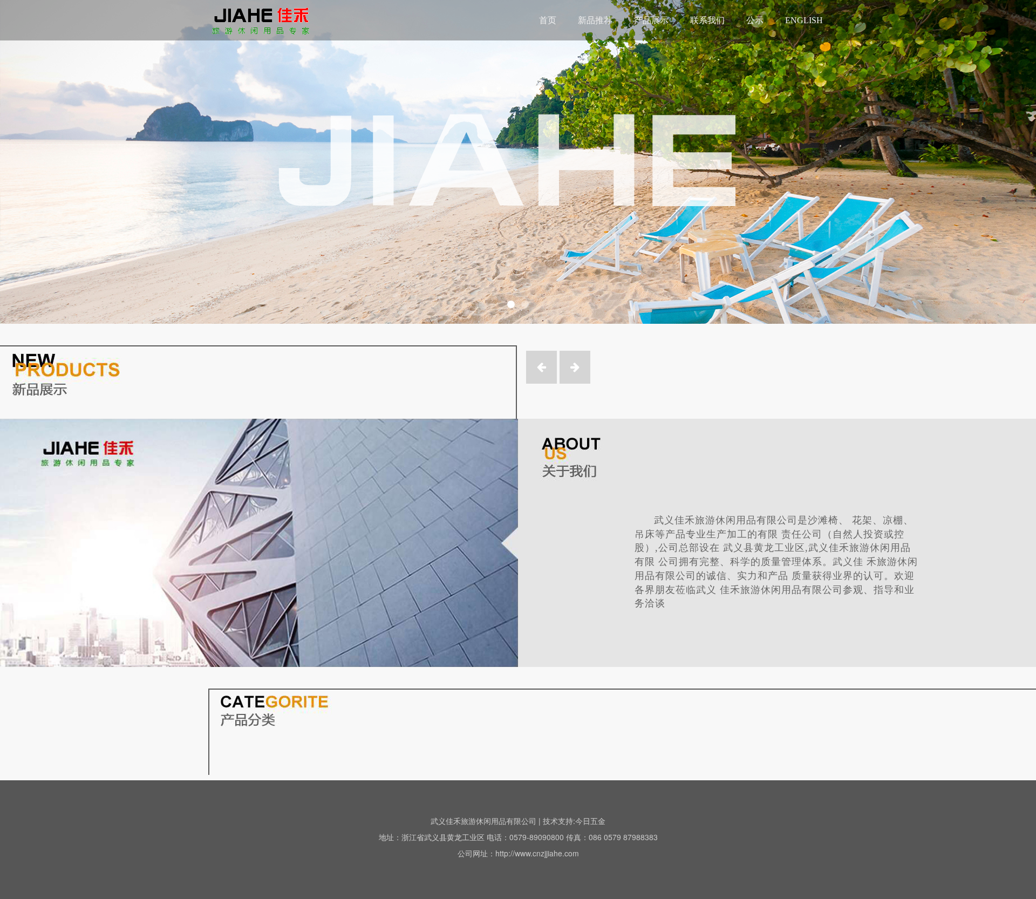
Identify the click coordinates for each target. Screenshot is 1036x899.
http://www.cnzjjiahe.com (537, 853)
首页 (547, 20)
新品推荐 (595, 20)
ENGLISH (804, 20)
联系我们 (707, 20)
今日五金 (590, 820)
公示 (755, 20)
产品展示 (651, 20)
